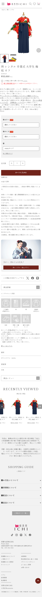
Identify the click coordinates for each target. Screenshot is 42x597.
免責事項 (4, 580)
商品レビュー (8, 378)
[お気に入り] (34, 4)
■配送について (8, 496)
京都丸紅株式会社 (6, 585)
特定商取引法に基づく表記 (29, 559)
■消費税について (9, 488)
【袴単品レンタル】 (17, 103)
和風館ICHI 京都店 (7, 562)
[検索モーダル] (30, 4)
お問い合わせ (25, 567)
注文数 (3, 163)
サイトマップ (5, 565)
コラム (3, 575)
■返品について (8, 503)
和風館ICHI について (8, 556)
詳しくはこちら (6, 346)
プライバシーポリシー (28, 562)
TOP (3, 10)
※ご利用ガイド (8, 153)
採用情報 (4, 577)
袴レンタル (10, 10)
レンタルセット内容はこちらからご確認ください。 (20, 96)
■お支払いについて (10, 480)
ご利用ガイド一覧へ (21, 513)
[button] (2, 406)
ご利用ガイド (5, 559)
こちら (25, 81)
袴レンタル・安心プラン (21, 267)
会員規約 (24, 556)
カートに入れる (21, 173)
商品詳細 (7, 287)
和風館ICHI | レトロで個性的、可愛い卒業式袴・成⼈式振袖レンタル (21, 592)
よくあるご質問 (26, 565)
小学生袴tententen (7, 588)
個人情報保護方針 (9, 83)
